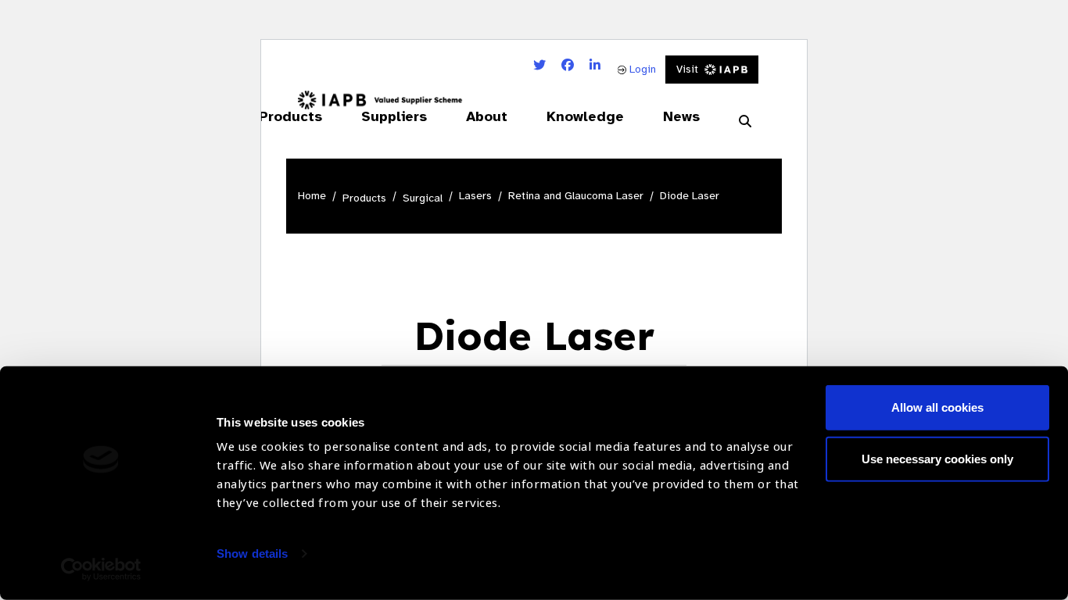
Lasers (475, 195)
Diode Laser (689, 195)
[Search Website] (745, 121)
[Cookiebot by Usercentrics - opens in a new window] (101, 569)
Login (641, 69)
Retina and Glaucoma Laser (575, 195)
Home (312, 195)
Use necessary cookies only (937, 458)
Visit (687, 69)
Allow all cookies (937, 407)
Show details (252, 553)
